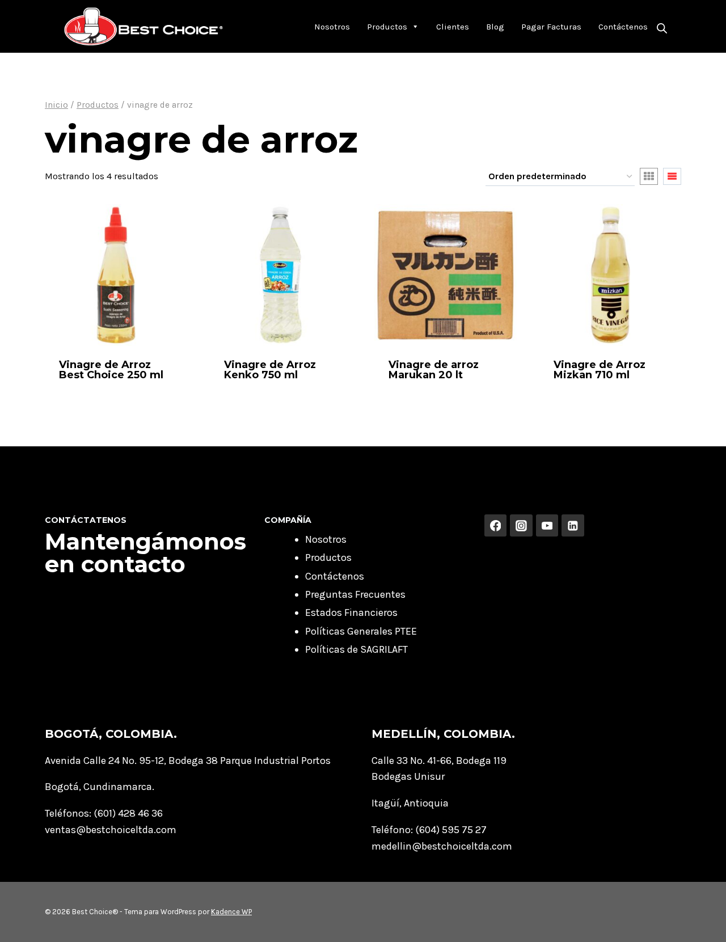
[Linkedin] (573, 525)
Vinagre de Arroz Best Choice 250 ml (111, 369)
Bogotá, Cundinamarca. (99, 786)
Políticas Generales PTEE (361, 631)
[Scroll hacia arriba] (700, 922)
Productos (387, 27)
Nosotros (332, 27)
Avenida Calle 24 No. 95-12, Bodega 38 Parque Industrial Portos (188, 760)
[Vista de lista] (672, 176)
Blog (495, 27)
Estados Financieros (351, 612)
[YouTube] (547, 525)
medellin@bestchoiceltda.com (442, 846)
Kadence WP (231, 911)
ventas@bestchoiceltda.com (110, 829)
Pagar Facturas (551, 27)
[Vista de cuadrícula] (649, 176)
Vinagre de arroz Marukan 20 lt (434, 369)
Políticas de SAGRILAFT (356, 649)
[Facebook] (495, 525)
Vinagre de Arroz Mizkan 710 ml (599, 369)
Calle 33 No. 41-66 (411, 760)
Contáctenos (623, 27)
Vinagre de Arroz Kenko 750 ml (270, 369)
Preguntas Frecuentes (355, 594)
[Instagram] (521, 525)
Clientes (452, 27)
